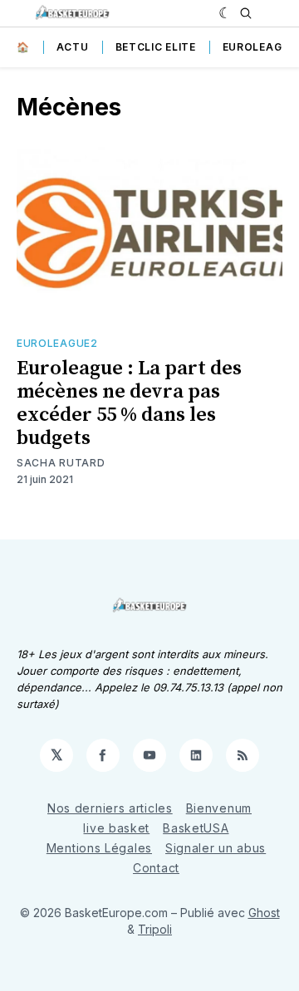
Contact (156, 868)
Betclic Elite (155, 47)
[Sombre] (225, 13)
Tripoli (155, 929)
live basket (116, 828)
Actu (72, 47)
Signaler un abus (215, 848)
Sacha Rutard (61, 462)
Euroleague (260, 47)
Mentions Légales (99, 848)
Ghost (264, 913)
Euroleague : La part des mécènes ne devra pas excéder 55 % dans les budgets (129, 403)
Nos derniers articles (110, 808)
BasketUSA (195, 828)
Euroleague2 (57, 343)
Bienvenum (219, 808)
